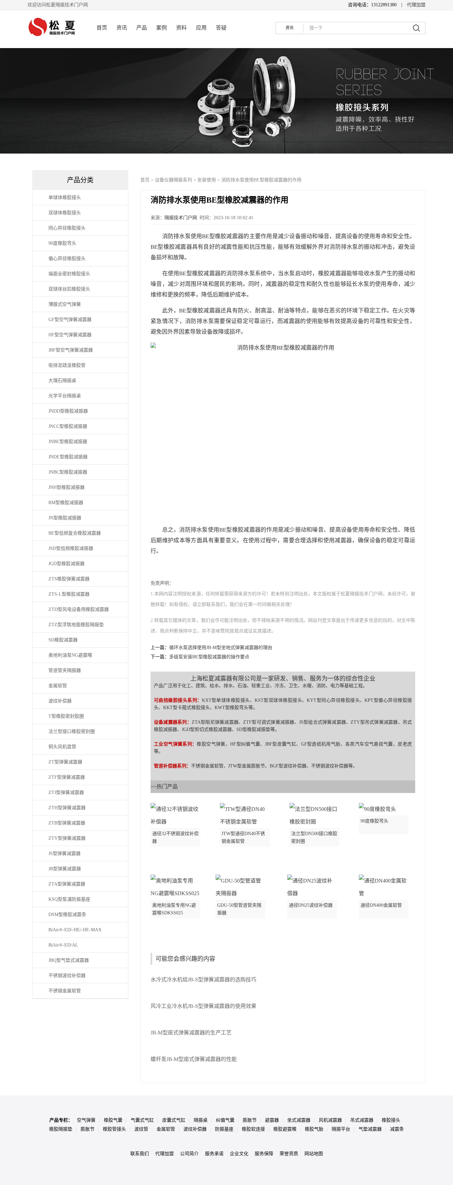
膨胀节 (250, 1120)
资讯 (121, 28)
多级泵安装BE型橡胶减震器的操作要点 (209, 656)
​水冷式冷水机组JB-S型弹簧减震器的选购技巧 (203, 979)
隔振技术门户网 (180, 217)
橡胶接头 (391, 1120)
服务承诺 (214, 1153)
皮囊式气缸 (173, 1120)
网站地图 (313, 1153)
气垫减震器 (370, 1129)
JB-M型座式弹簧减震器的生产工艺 (191, 1032)
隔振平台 (341, 1129)
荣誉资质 (289, 1153)
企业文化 (239, 1153)
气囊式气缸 (142, 1120)
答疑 (221, 28)
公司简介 (189, 1153)
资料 (181, 28)
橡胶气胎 (314, 1129)
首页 (102, 28)
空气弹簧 (86, 1120)
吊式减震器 (361, 1120)
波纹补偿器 (195, 1129)
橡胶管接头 (114, 1129)
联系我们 (139, 1153)
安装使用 (206, 179)
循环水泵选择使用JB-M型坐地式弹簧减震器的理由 (220, 647)
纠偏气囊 (225, 1120)
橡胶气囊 (113, 1120)
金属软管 (166, 1129)
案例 (161, 28)
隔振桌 (201, 1120)
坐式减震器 (298, 1120)
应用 (201, 28)
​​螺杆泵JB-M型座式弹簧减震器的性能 (194, 1059)
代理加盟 (416, 4)
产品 (141, 28)
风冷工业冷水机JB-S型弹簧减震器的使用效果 (203, 1006)
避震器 (272, 1120)
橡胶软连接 (253, 1129)
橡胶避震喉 (284, 1129)
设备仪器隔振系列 (173, 179)
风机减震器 (330, 1120)
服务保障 (264, 1153)
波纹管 (141, 1129)
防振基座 (224, 1129)
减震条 (397, 1129)
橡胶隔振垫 (60, 1129)
